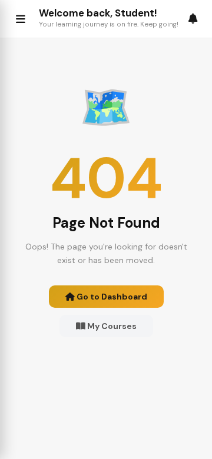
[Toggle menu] (20, 19)
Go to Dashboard (111, 296)
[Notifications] (193, 18)
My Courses (111, 326)
